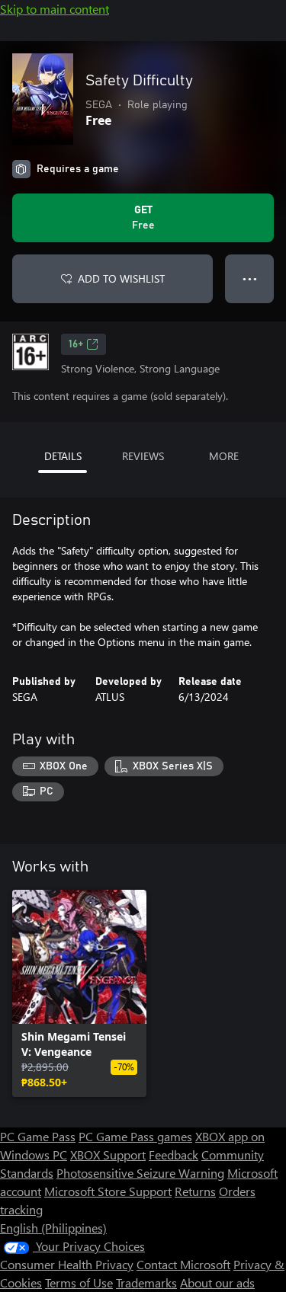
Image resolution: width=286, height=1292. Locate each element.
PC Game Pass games (135, 1136)
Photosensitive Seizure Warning (140, 1173)
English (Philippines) (53, 1228)
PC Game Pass (38, 1136)
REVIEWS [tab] (143, 456)
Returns (195, 1191)
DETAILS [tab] (63, 456)
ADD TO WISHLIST (121, 278)
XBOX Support (108, 1154)
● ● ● (250, 278)
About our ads (217, 1282)
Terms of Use (79, 1282)
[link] (79, 993)
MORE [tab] (224, 456)
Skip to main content (54, 9)
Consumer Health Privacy (66, 1264)
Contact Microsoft (183, 1264)
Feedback (173, 1154)
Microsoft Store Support (108, 1191)
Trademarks (146, 1282)
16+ (76, 344)
